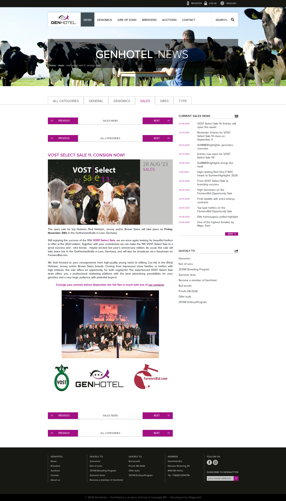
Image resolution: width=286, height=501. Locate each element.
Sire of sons (127, 20)
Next (157, 121)
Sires (164, 101)
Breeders (149, 20)
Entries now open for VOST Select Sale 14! (213, 155)
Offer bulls (185, 296)
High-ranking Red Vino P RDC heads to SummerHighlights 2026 (217, 173)
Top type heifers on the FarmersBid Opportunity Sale (214, 209)
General (96, 101)
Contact (188, 20)
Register (196, 3)
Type (183, 101)
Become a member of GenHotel (198, 280)
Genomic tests (187, 275)
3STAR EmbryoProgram (193, 302)
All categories (66, 101)
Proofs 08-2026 (188, 291)
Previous (64, 121)
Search (232, 19)
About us (55, 480)
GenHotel (63, 19)
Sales (145, 101)
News (87, 20)
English (231, 3)
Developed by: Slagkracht (185, 497)
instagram (215, 462)
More (230, 234)
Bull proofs (185, 285)
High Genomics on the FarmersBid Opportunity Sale (214, 191)
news (61, 65)
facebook (209, 462)
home (53, 65)
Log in (213, 3)
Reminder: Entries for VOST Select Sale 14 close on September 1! (214, 136)
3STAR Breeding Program (194, 269)
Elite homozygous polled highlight (217, 216)
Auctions (169, 20)
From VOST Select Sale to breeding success (212, 182)
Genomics (104, 20)
